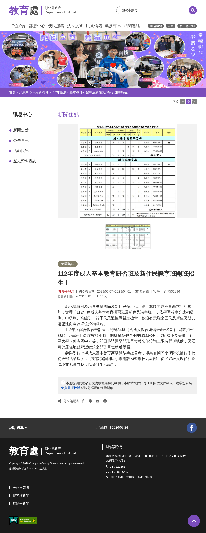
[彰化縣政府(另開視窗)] (187, 26)
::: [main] (55, 113)
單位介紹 (18, 26)
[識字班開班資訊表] (128, 236)
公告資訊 (21, 140)
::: (7, 25)
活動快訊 (21, 151)
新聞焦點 (21, 130)
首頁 (12, 92)
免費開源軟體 (70, 388)
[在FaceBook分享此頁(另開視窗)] (83, 401)
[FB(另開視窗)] (192, 428)
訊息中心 (37, 26)
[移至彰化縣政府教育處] (170, 26)
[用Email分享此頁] (98, 401)
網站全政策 (21, 503)
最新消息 (41, 92)
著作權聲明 (21, 487)
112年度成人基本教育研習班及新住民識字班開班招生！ (91, 92)
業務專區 (113, 26)
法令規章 (75, 26)
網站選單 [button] (17, 428)
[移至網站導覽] (156, 26)
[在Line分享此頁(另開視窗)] (90, 401)
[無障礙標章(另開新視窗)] (28, 520)
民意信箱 (94, 26)
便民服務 (56, 26)
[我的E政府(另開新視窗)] (13, 520)
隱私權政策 (21, 495)
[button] (182, 101)
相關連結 (132, 26)
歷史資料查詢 (24, 161)
